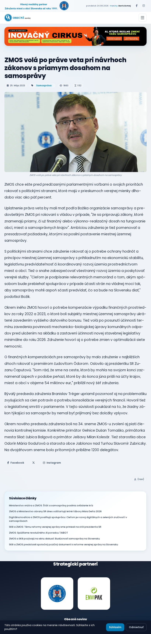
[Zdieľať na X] (33, 463)
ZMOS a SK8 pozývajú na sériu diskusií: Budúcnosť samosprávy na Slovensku (54, 538)
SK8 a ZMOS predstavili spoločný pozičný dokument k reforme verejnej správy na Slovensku (63, 544)
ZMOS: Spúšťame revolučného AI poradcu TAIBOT (38, 532)
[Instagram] (144, 6)
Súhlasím (115, 627)
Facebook (17, 463)
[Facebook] (137, 6)
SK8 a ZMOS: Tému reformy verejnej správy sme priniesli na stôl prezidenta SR (55, 526)
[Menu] (142, 18)
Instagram (54, 463)
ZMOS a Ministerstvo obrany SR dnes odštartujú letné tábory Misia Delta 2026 (55, 511)
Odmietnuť (136, 627)
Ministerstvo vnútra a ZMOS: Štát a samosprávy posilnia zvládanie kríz (51, 505)
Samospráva (44, 85)
